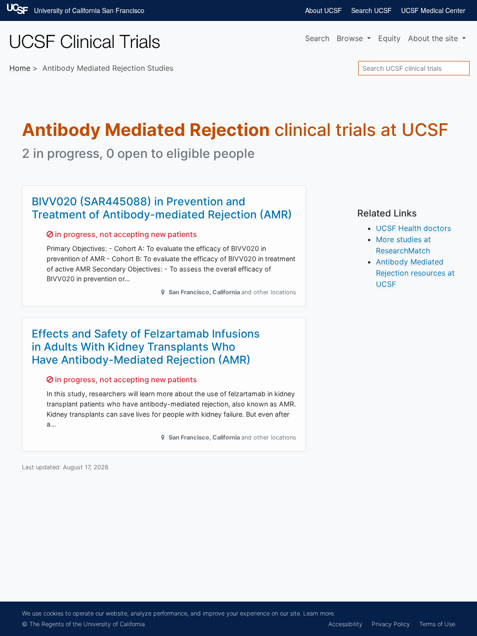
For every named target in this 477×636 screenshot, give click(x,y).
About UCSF (323, 10)
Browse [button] (351, 38)
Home (19, 68)
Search (317, 38)
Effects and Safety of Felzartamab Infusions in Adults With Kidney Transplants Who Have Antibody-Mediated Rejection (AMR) (146, 346)
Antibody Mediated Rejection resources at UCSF (415, 273)
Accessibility (345, 624)
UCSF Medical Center (433, 10)
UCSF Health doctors (413, 228)
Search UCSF (371, 10)
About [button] (433, 38)
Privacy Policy (391, 624)
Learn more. (319, 613)
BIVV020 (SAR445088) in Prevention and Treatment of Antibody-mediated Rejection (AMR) (162, 208)
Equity (389, 38)
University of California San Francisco (89, 10)
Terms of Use (437, 624)
